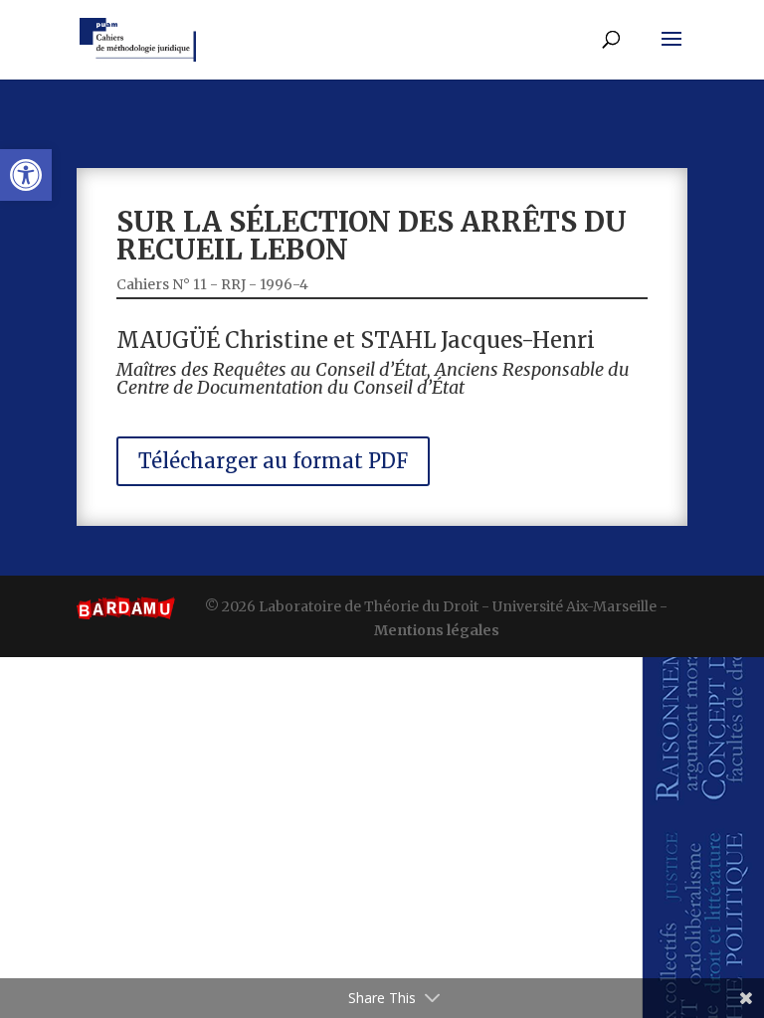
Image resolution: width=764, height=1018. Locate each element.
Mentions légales (436, 630)
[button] (26, 175)
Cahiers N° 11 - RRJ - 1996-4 (212, 284)
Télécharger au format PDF (273, 460)
